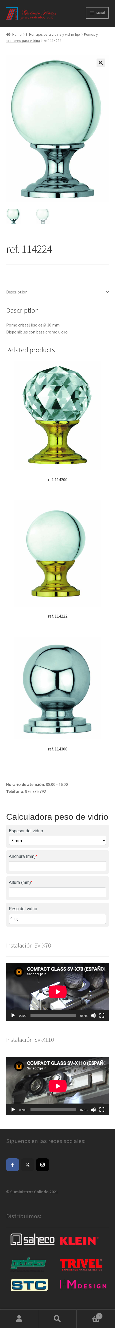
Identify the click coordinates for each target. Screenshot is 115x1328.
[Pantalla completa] (102, 1015)
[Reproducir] (13, 1015)
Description (17, 292)
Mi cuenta (19, 1319)
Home (17, 34)
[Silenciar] (93, 1015)
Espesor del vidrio (26, 831)
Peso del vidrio (23, 908)
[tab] (57, 292)
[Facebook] (12, 1164)
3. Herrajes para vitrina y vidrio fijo (53, 34)
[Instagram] (42, 1164)
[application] (57, 992)
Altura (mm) (20, 882)
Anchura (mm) (23, 856)
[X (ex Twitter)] (27, 1164)
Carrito (88, 1314)
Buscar (57, 1319)
